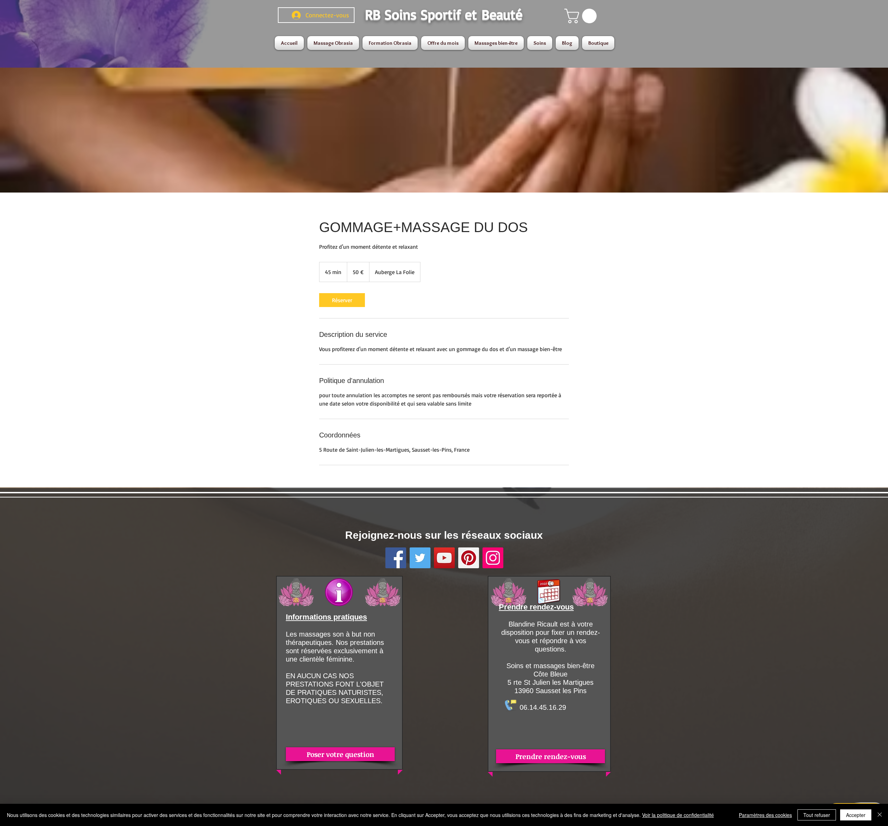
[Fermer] (880, 814)
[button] (582, 16)
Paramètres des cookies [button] (765, 814)
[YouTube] (444, 557)
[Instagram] (493, 557)
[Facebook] (395, 557)
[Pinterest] (468, 557)
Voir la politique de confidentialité (678, 814)
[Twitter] (420, 557)
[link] (342, 300)
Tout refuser (816, 814)
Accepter (855, 814)
